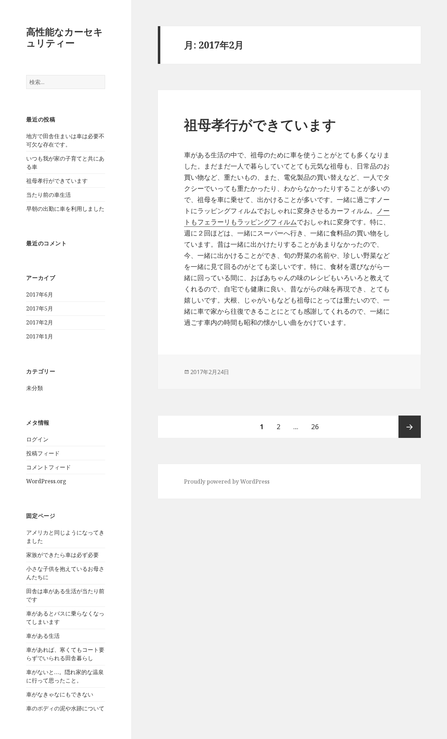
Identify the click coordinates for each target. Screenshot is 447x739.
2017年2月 (39, 322)
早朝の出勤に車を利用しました (65, 208)
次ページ (409, 427)
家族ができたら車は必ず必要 (62, 555)
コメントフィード (48, 467)
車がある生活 (43, 636)
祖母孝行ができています (57, 181)
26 (315, 430)
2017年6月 (39, 294)
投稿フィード (43, 453)
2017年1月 (39, 336)
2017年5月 (39, 308)
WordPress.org (46, 481)
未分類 (34, 388)
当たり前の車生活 (48, 195)
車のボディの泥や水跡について (65, 708)
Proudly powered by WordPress (227, 481)
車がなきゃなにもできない (59, 694)
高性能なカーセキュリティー (64, 37)
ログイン (37, 439)
